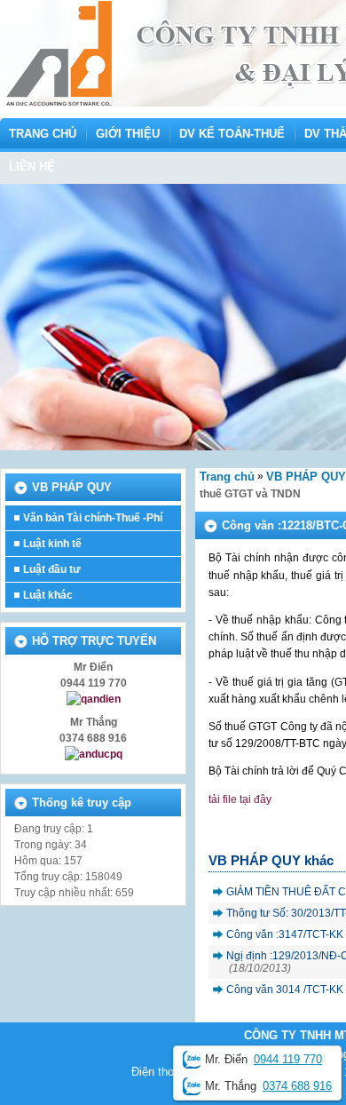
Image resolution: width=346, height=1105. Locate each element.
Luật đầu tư (52, 569)
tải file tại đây (239, 799)
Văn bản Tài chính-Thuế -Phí (92, 518)
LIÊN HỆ (32, 166)
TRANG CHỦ (42, 133)
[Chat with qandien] (94, 699)
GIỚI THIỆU (128, 133)
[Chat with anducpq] (93, 754)
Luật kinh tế (52, 543)
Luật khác (48, 595)
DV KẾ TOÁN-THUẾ (232, 133)
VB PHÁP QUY (306, 476)
